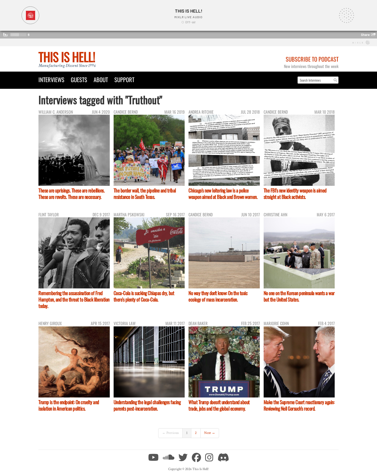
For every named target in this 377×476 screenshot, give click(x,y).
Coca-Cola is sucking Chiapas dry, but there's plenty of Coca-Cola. (144, 296)
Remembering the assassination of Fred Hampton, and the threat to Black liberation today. (74, 299)
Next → (209, 433)
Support (124, 79)
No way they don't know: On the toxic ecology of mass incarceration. (217, 296)
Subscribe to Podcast (312, 59)
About (101, 79)
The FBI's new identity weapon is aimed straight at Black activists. (295, 193)
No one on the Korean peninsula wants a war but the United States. (299, 296)
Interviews (51, 79)
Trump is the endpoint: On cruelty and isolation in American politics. (68, 405)
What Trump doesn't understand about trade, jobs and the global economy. (219, 405)
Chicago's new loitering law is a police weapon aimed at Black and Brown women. (222, 193)
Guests (79, 79)
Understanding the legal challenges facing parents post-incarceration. (147, 405)
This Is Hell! (66, 56)
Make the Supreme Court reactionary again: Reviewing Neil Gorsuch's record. (299, 405)
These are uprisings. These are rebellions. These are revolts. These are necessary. (71, 193)
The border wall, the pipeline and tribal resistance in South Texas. (145, 193)
